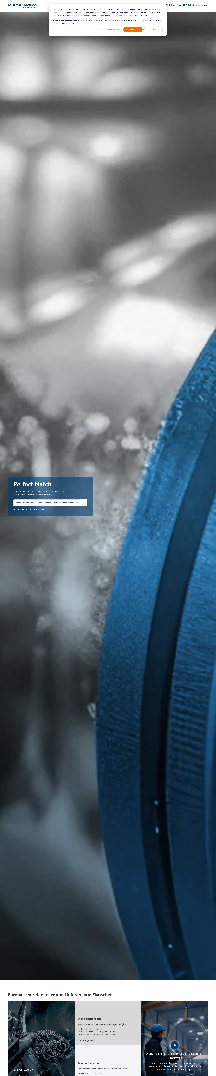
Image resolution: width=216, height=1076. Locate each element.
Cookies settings (113, 29)
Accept (133, 29)
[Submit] (84, 502)
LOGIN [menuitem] (173, 5)
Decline (153, 29)
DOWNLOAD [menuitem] (195, 5)
